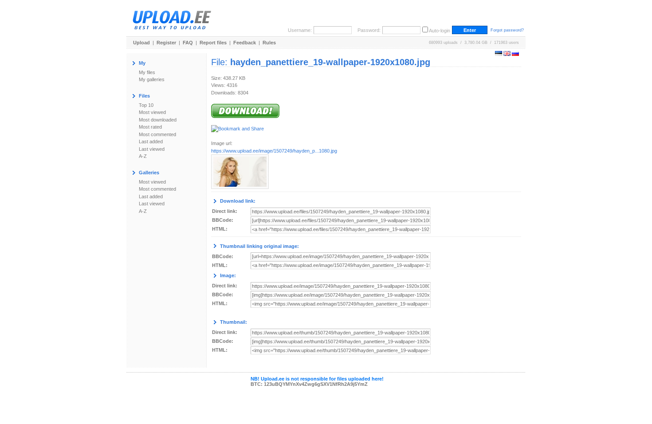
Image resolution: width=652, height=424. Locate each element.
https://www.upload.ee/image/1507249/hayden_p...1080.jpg (274, 150)
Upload (141, 42)
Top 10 (146, 105)
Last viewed (152, 149)
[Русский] (515, 54)
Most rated (150, 127)
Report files (213, 42)
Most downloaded (158, 119)
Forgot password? (507, 30)
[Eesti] (498, 54)
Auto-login (439, 30)
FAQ (188, 42)
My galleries (152, 79)
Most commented (157, 134)
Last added (151, 141)
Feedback (244, 42)
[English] (507, 54)
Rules (269, 42)
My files (147, 72)
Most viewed (152, 112)
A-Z (143, 156)
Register (166, 42)
